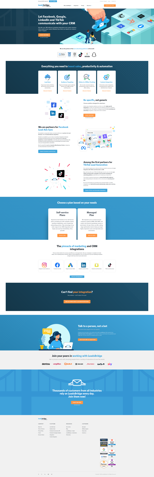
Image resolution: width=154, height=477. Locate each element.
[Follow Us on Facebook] (38, 474)
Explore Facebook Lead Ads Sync (48, 151)
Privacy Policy (40, 431)
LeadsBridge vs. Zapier (70, 431)
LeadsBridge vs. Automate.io (71, 433)
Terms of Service (41, 429)
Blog (67, 429)
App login (84, 427)
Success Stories (41, 435)
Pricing (82, 5)
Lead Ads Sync (52, 427)
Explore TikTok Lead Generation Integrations (95, 190)
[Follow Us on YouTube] (48, 474)
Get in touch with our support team (87, 339)
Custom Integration (53, 436)
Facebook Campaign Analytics (55, 433)
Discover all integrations (77, 276)
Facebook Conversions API (55, 431)
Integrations (76, 5)
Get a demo (68, 427)
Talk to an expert (91, 235)
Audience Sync (52, 429)
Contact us (84, 433)
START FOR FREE (44, 34)
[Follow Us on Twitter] (51, 474)
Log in (109, 1)
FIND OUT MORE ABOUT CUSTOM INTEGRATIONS (77, 301)
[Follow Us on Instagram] (41, 474)
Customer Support (103, 1)
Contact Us (114, 1)
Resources (89, 5)
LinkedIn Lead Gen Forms (83, 268)
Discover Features (47, 90)
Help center (84, 431)
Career (39, 433)
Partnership (68, 435)
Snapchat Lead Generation (97, 268)
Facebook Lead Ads (57, 268)
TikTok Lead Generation (109, 268)
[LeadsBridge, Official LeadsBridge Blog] (44, 5)
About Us (40, 427)
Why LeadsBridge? (67, 5)
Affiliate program (85, 429)
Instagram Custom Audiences (44, 268)
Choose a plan (62, 235)
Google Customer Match (70, 268)
